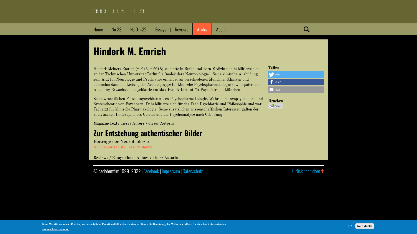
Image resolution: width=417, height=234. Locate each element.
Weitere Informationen (55, 229)
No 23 (117, 29)
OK (350, 226)
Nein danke (364, 226)
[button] (296, 74)
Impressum (171, 170)
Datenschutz (193, 170)
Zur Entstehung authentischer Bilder (147, 132)
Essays (160, 29)
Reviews (181, 29)
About (221, 29)
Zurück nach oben (305, 170)
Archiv (202, 29)
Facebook (151, 170)
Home (98, 29)
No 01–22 (138, 29)
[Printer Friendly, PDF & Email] (275, 107)
